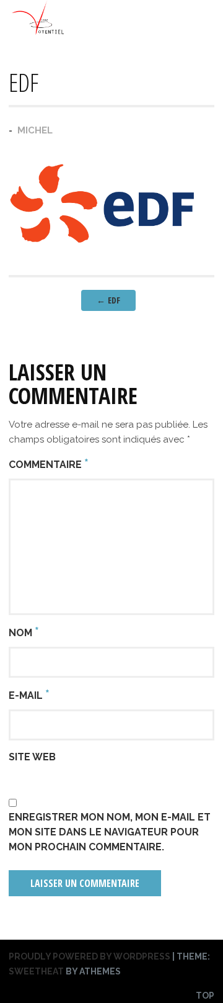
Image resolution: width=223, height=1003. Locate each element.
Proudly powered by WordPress (89, 956)
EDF (108, 300)
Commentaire (49, 463)
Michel (35, 130)
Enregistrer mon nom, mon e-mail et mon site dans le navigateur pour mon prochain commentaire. (110, 832)
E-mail (29, 694)
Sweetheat (36, 971)
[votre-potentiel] (38, 32)
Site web (32, 757)
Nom (24, 631)
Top (205, 996)
